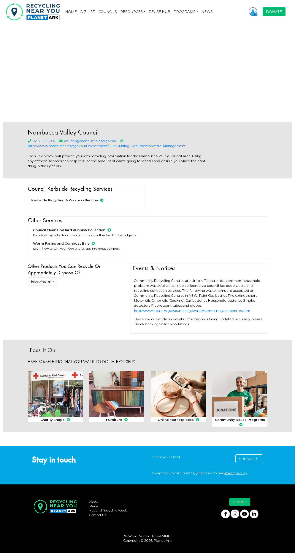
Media (93, 506)
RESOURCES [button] (131, 12)
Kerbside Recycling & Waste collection (64, 200)
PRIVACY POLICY (135, 535)
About (93, 501)
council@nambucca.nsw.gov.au (90, 141)
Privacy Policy (235, 473)
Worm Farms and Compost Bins (61, 243)
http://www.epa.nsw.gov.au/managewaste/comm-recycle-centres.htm (192, 311)
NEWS (207, 12)
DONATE (274, 12)
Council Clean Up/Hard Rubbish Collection (69, 230)
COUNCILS (107, 12)
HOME (71, 12)
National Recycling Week (108, 510)
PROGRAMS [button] (184, 12)
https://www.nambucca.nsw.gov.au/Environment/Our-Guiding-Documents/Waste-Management (107, 146)
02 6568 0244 (44, 141)
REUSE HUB (159, 12)
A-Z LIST (87, 12)
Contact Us (97, 515)
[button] (253, 11)
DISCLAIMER (162, 535)
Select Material (40, 281)
